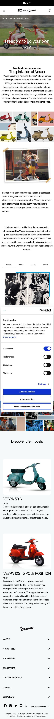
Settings (42, 384)
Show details (9, 337)
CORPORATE (8, 697)
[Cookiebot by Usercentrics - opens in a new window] (39, 311)
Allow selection (27, 399)
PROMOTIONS (9, 649)
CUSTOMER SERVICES (12, 678)
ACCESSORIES (9, 658)
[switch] (47, 357)
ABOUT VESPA (9, 668)
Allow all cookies (27, 392)
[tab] (9, 263)
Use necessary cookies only (27, 407)
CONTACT (7, 687)
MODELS (6, 639)
